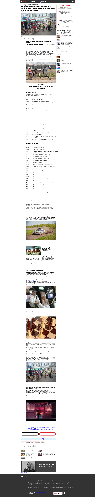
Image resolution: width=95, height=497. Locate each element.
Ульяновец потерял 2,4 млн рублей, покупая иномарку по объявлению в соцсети (65, 21)
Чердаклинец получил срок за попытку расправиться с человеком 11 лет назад (65, 8)
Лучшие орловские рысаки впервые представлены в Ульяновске (30, 451)
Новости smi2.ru (24, 472)
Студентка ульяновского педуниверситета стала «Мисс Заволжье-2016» (31, 454)
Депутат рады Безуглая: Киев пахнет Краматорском (67, 60)
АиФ (21, 36)
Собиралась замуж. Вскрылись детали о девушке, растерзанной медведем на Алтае (67, 47)
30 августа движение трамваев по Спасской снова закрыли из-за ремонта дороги (65, 25)
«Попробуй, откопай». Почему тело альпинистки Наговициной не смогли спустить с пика (67, 43)
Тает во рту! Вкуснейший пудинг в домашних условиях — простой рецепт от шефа (67, 36)
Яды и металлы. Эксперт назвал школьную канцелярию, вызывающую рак (66, 40)
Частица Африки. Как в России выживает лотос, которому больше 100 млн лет (67, 32)
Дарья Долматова (31, 280)
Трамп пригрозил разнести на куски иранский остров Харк (67, 71)
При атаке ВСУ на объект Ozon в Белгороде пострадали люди (66, 67)
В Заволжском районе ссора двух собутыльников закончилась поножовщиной (65, 17)
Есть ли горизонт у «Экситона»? (48, 450)
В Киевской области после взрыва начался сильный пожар (67, 56)
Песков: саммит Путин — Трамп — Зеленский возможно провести (67, 63)
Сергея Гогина (35, 278)
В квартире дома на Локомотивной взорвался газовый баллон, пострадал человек (65, 12)
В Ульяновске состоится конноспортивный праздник (41, 429)
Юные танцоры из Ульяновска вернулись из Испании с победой (49, 454)
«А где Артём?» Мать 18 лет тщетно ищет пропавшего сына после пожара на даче (67, 50)
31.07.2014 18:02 (23, 4)
